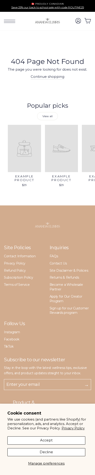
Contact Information (20, 256)
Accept (46, 440)
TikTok (8, 346)
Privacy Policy (73, 428)
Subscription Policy (18, 277)
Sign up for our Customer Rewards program (69, 310)
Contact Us (58, 263)
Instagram (12, 332)
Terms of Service (17, 285)
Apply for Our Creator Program (66, 298)
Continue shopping (47, 77)
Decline (46, 452)
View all (47, 116)
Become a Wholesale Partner (66, 287)
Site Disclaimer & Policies (69, 270)
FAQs (54, 256)
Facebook (11, 339)
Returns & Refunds (64, 277)
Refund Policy (15, 270)
